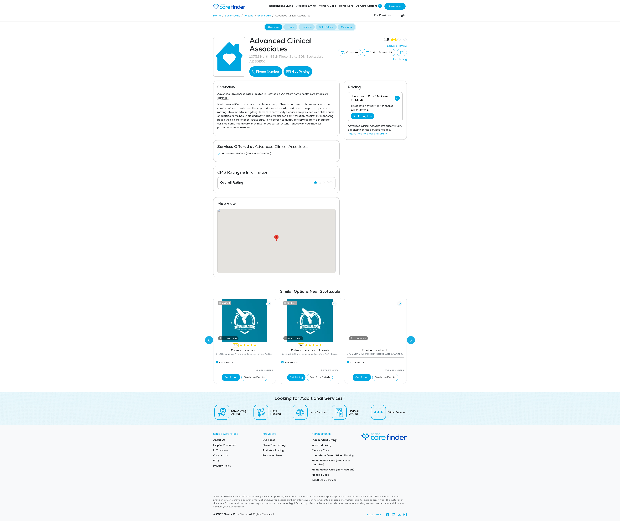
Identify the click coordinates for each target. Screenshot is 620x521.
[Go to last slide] (209, 340)
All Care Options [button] (366, 5)
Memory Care (327, 5)
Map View (346, 27)
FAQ (216, 460)
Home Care (346, 5)
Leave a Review (397, 45)
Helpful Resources (224, 445)
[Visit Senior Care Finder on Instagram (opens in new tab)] (405, 514)
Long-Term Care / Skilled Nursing (333, 455)
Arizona (248, 15)
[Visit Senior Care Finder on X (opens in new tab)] (399, 514)
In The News (220, 450)
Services (306, 27)
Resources (395, 6)
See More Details (254, 377)
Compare (352, 52)
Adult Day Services (324, 480)
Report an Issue (272, 455)
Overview (273, 27)
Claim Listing (399, 59)
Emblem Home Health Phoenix (310, 350)
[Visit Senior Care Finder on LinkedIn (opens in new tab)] (393, 514)
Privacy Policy (222, 465)
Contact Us (220, 455)
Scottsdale (264, 15)
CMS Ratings (326, 27)
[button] (265, 71)
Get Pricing (300, 71)
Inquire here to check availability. (367, 133)
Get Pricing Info (362, 116)
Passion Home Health (375, 350)
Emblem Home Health (244, 350)
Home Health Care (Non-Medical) (333, 469)
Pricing (290, 27)
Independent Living (281, 5)
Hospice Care (320, 474)
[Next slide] (411, 340)
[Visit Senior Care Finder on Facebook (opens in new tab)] (387, 514)
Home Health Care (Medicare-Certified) (331, 462)
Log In (402, 15)
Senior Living (232, 15)
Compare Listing (264, 370)
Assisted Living (306, 5)
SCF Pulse (269, 440)
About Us (219, 440)
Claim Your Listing (274, 445)
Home (217, 15)
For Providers (382, 15)
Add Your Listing (273, 450)
